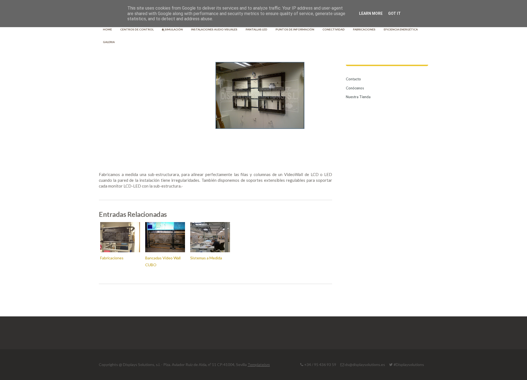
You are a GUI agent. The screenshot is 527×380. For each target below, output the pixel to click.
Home (107, 29)
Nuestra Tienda (358, 97)
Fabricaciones (364, 29)
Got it (394, 13)
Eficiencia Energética (401, 29)
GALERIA (109, 42)
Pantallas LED (256, 29)
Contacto (353, 79)
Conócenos (355, 88)
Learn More (371, 13)
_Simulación (173, 29)
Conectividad (334, 29)
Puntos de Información (295, 29)
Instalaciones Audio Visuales (214, 29)
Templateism (259, 364)
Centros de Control (137, 29)
